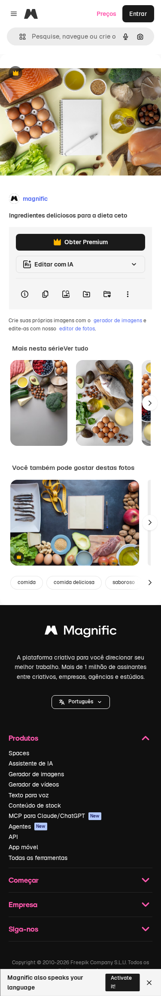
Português (80, 701)
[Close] (149, 983)
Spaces (19, 753)
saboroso (123, 582)
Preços (106, 14)
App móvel (23, 847)
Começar (24, 879)
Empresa (23, 904)
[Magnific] (81, 632)
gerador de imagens (118, 320)
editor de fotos (77, 328)
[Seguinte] (150, 403)
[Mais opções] (127, 294)
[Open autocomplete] (19, 36)
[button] (81, 702)
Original (55, 74)
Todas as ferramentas (38, 858)
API (13, 837)
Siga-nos (23, 928)
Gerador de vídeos (34, 784)
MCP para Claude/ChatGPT (54, 816)
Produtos (23, 737)
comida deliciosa (74, 582)
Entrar (138, 14)
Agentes (27, 826)
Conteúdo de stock (35, 805)
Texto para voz (29, 795)
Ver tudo (76, 348)
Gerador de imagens (36, 774)
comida (27, 582)
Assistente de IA (31, 763)
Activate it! (121, 982)
